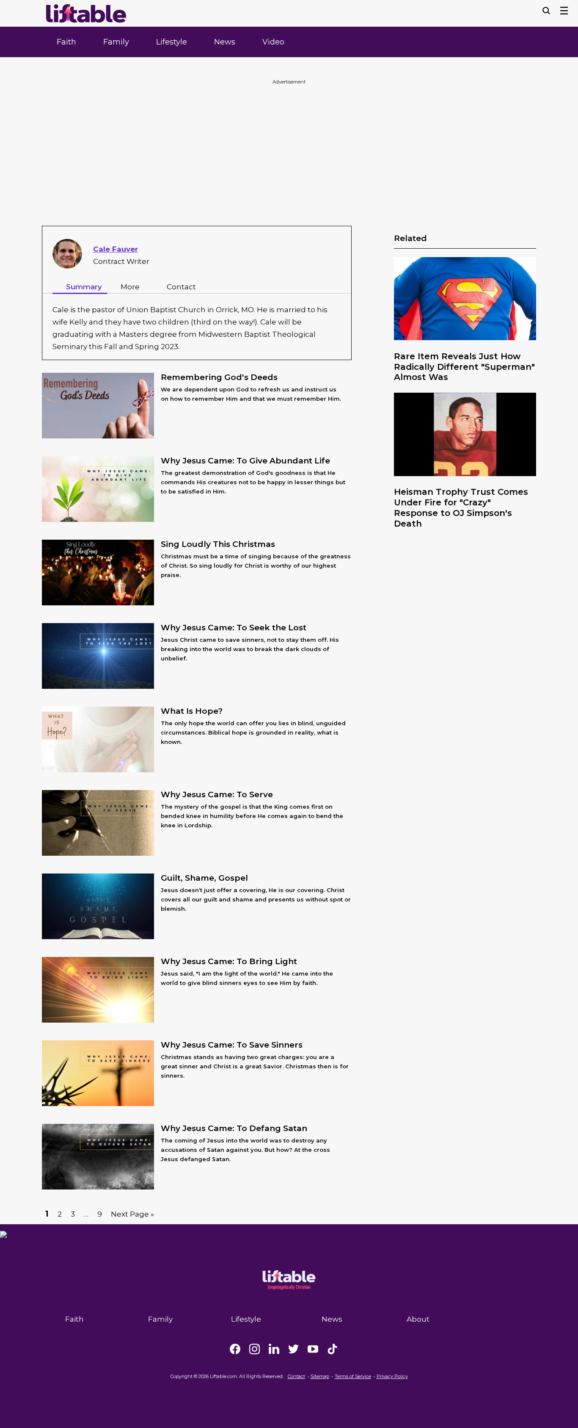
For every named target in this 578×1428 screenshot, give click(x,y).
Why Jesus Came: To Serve (217, 794)
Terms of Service (353, 1376)
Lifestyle (171, 42)
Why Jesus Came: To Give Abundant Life (245, 461)
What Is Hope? (192, 711)
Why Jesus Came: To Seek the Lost (233, 627)
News (224, 42)
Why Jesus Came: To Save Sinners (232, 1045)
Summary (84, 287)
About (418, 1319)
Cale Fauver (115, 249)
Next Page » (132, 1214)
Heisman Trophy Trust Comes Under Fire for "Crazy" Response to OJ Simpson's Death (461, 507)
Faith (66, 42)
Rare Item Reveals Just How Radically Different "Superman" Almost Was (464, 367)
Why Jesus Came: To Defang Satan (234, 1128)
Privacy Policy (392, 1376)
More (130, 287)
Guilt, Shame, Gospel (204, 878)
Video (273, 42)
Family (116, 42)
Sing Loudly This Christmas (218, 544)
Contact (181, 287)
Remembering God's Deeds (219, 377)
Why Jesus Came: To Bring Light (229, 961)
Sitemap (320, 1376)
